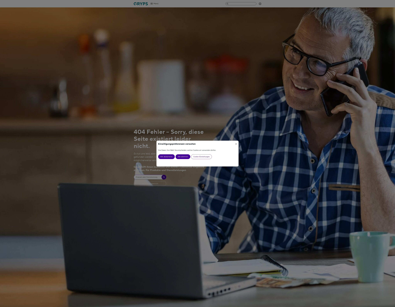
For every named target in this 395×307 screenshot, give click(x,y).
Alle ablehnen (183, 157)
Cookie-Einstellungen (201, 157)
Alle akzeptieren (166, 157)
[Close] (236, 144)
